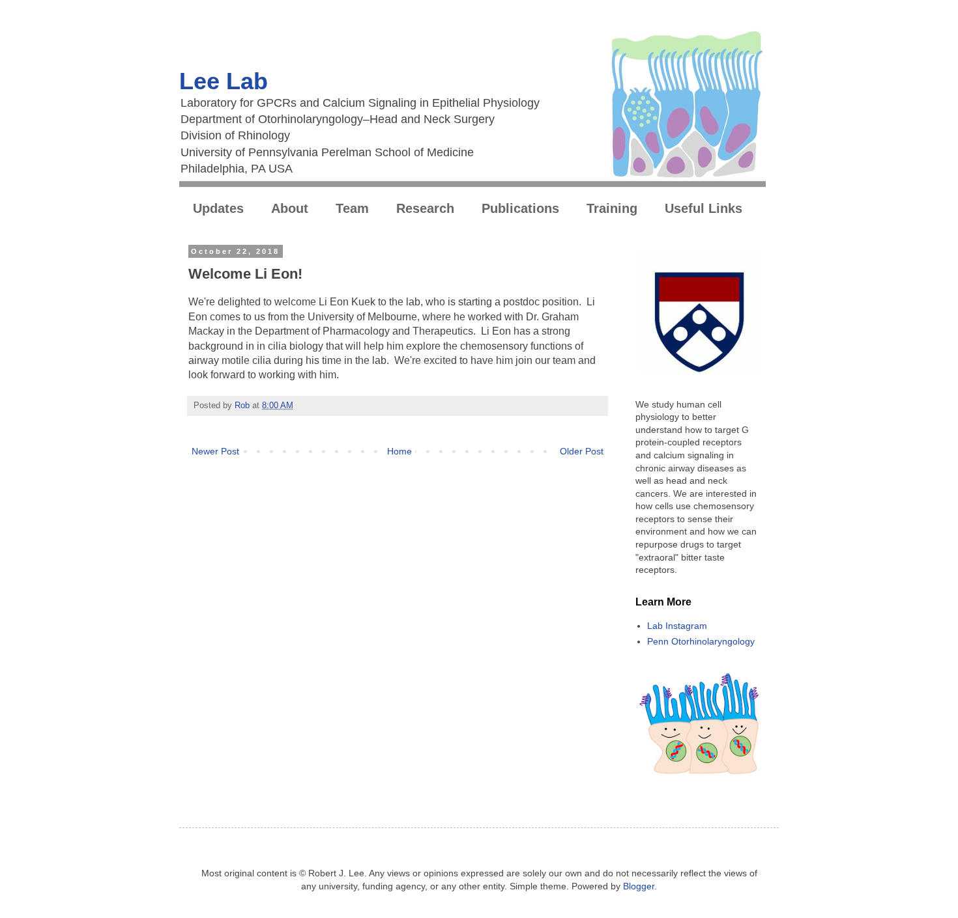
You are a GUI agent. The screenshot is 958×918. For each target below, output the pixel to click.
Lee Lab (223, 81)
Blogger (638, 886)
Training (612, 208)
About (289, 208)
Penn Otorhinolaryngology (701, 641)
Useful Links (703, 208)
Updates (218, 208)
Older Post (581, 451)
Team (352, 208)
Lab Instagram (677, 625)
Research (425, 208)
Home (399, 451)
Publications (520, 208)
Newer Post (215, 451)
